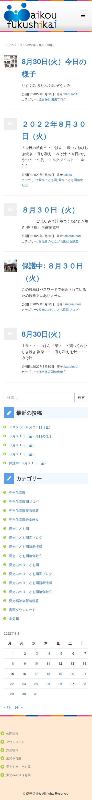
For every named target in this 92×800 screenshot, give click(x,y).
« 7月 (8, 707)
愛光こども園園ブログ (25, 537)
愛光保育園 (13, 758)
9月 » (19, 707)
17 (36, 673)
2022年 (31, 45)
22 (12, 683)
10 (36, 663)
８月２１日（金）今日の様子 (30, 436)
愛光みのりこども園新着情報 (30, 582)
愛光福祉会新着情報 (24, 600)
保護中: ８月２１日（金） (28, 462)
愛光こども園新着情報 (25, 546)
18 (48, 673)
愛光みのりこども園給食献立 (58, 241)
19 (60, 673)
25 (48, 683)
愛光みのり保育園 (18, 775)
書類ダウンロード (22, 609)
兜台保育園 (17, 492)
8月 (41, 45)
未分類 (14, 618)
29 (12, 693)
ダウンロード (15, 741)
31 (36, 693)
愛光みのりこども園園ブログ (58, 309)
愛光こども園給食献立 (25, 555)
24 (36, 683)
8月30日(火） (43, 333)
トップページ (13, 45)
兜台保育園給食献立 (52, 371)
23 (24, 683)
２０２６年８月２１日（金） (30, 427)
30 (24, 693)
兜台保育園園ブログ (52, 99)
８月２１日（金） (22, 445)
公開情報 (12, 733)
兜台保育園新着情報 (24, 510)
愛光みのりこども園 (24, 564)
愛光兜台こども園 (18, 766)
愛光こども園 (48, 179)
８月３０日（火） (50, 209)
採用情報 (12, 750)
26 (60, 683)
